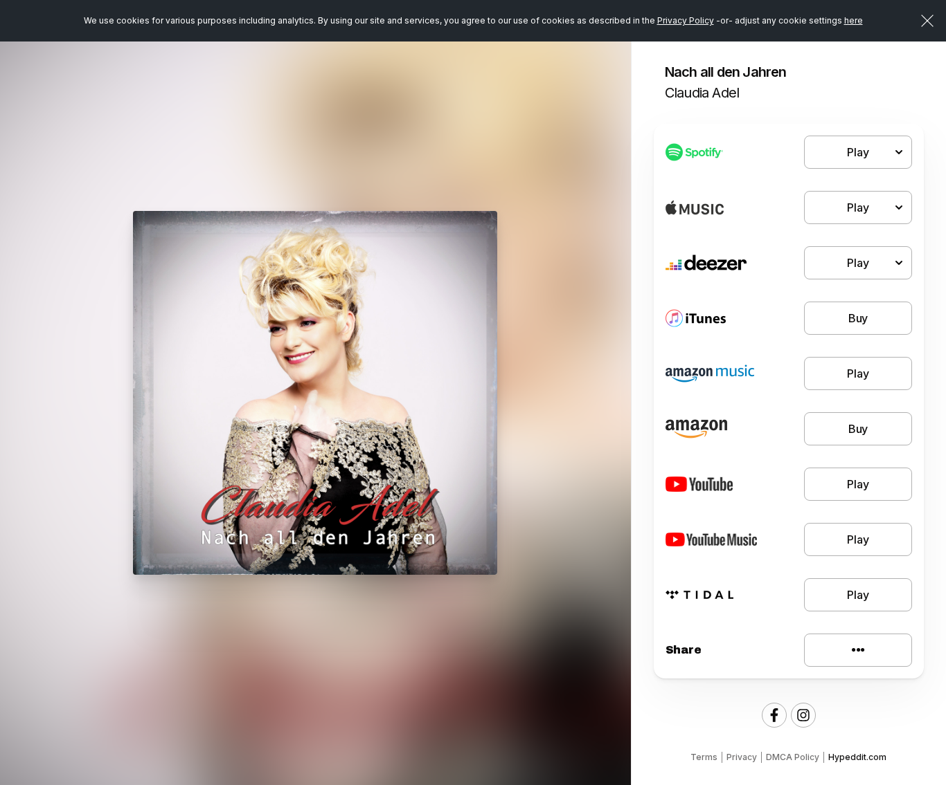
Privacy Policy (685, 20)
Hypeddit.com (857, 757)
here (853, 20)
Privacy (741, 757)
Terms (703, 757)
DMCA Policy (792, 757)
